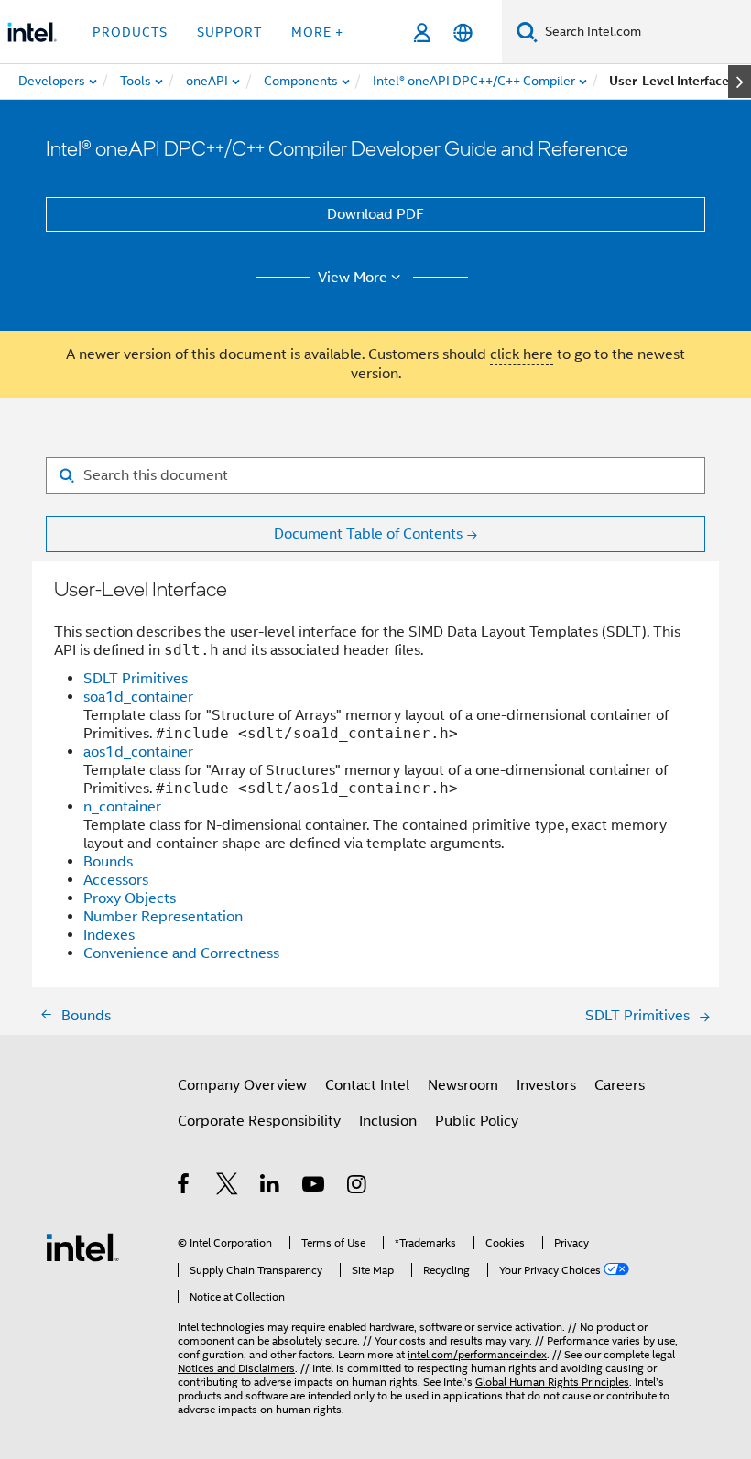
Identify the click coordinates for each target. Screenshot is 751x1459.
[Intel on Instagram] (357, 1186)
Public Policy (476, 1121)
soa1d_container (138, 697)
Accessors (115, 880)
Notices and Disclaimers (236, 1368)
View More (352, 277)
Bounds (108, 862)
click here (521, 354)
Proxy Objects (129, 898)
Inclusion (388, 1121)
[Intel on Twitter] (227, 1186)
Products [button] (130, 32)
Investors (546, 1085)
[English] (463, 32)
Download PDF (375, 214)
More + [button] (317, 32)
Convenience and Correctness (181, 953)
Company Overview (242, 1085)
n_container (122, 807)
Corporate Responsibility (259, 1121)
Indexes (109, 935)
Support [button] (229, 32)
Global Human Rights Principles (552, 1381)
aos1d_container (138, 752)
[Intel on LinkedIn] (270, 1186)
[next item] (739, 81)
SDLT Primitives (135, 679)
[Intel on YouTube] (314, 1186)
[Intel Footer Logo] (82, 1246)
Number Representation (163, 917)
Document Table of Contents (368, 534)
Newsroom (463, 1085)
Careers (619, 1085)
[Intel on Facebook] (184, 1186)
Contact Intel (367, 1085)
